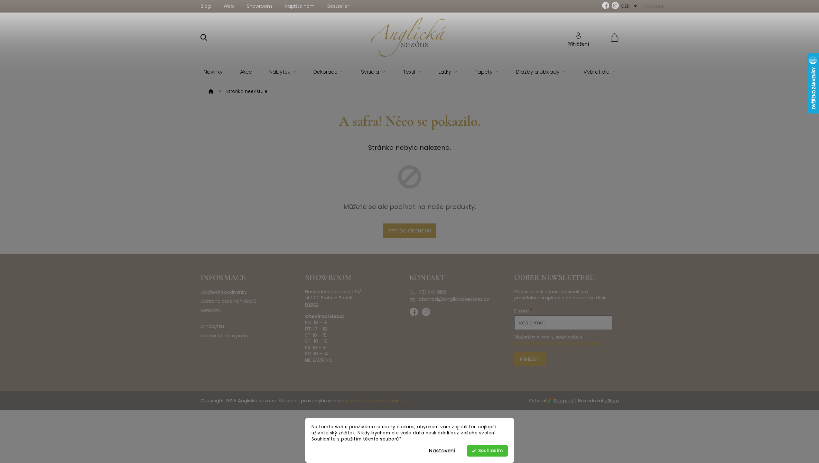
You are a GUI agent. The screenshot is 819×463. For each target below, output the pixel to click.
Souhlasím (490, 451)
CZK (626, 6)
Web (229, 6)
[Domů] (210, 92)
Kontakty (210, 310)
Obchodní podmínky (223, 292)
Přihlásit (530, 359)
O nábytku (212, 326)
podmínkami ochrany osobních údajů (556, 343)
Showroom (259, 6)
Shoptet (564, 400)
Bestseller (338, 6)
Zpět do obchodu (409, 231)
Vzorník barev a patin (224, 336)
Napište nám (299, 6)
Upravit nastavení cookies (374, 400)
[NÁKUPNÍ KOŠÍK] (606, 37)
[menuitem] (213, 72)
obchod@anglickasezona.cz (453, 299)
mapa (312, 304)
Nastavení (442, 450)
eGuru (611, 400)
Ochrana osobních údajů (228, 301)
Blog (205, 6)
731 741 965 (432, 292)
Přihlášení (578, 44)
